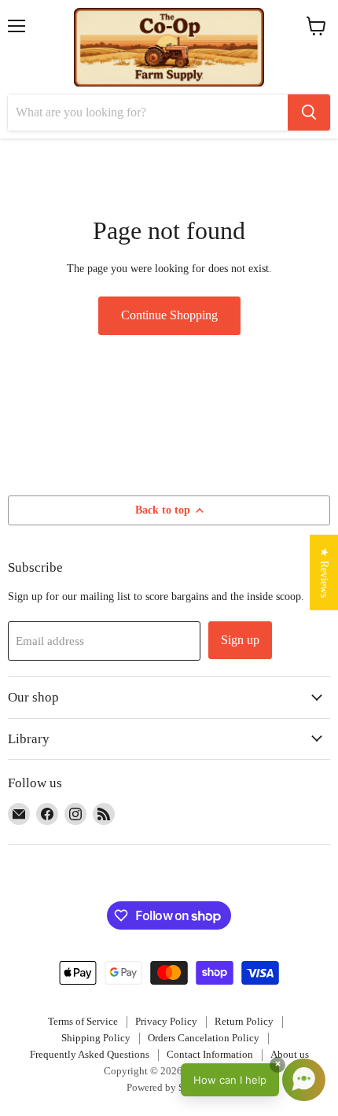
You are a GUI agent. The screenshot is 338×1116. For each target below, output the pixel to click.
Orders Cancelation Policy (203, 1038)
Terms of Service (83, 1021)
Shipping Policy (95, 1038)
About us (289, 1054)
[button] (253, 1079)
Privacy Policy (166, 1021)
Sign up (240, 639)
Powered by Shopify (169, 1087)
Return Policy (244, 1021)
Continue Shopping (169, 315)
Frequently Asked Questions (89, 1054)
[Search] (309, 112)
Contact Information (210, 1054)
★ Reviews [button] (324, 572)
